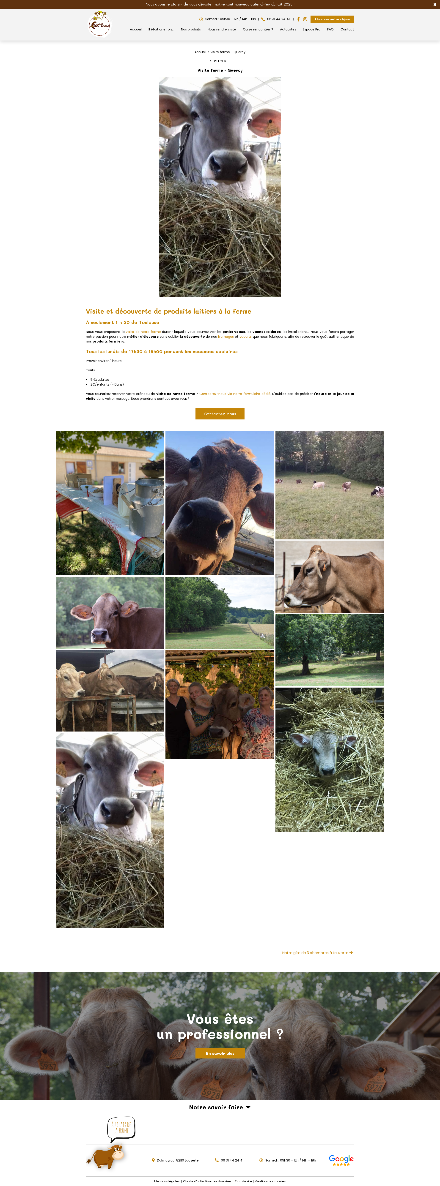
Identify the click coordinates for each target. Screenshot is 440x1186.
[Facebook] (298, 19)
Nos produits (191, 29)
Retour (220, 61)
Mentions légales (167, 1181)
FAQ (330, 29)
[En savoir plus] (220, 1036)
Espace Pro (311, 29)
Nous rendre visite (222, 29)
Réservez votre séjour (332, 19)
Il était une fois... (161, 29)
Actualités (288, 29)
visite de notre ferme (143, 331)
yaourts (245, 336)
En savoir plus (220, 1053)
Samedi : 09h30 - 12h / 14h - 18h (230, 19)
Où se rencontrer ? (258, 29)
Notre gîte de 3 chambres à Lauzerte (315, 952)
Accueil (136, 29)
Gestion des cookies (270, 1181)
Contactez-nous (220, 413)
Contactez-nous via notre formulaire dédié (234, 394)
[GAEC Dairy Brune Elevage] (100, 38)
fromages (226, 336)
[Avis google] (341, 1160)
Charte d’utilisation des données (207, 1181)
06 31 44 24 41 (278, 19)
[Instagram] (305, 19)
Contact (347, 29)
